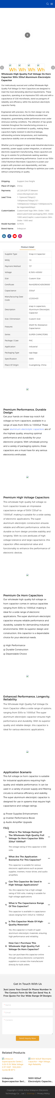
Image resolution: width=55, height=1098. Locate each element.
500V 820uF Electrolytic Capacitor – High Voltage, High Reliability (40, 1080)
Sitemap (30, 1093)
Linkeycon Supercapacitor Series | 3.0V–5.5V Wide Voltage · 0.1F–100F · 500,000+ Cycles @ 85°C (14, 1080)
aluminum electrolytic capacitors (27, 429)
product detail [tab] (27, 247)
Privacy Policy (43, 1093)
